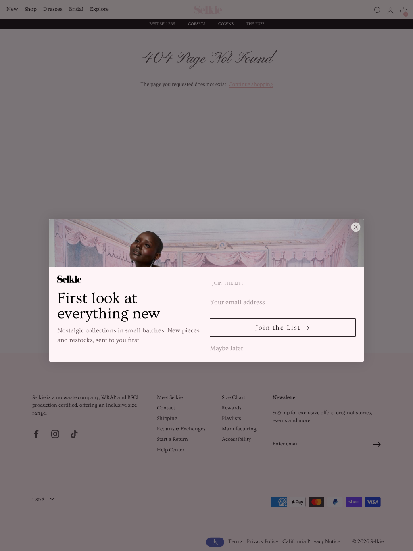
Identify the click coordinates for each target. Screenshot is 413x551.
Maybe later (226, 347)
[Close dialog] (356, 227)
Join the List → (283, 327)
